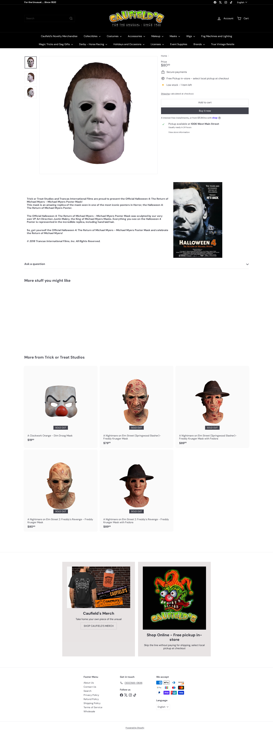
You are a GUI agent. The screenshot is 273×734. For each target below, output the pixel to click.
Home (164, 56)
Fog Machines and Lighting (216, 36)
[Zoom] (98, 115)
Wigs (189, 36)
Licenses (156, 44)
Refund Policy (91, 699)
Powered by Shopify (135, 727)
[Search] (71, 18)
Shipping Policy (92, 703)
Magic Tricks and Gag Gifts (54, 44)
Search (87, 691)
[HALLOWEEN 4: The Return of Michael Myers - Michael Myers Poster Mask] (41, 316)
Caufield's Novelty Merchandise (59, 36)
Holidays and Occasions (127, 44)
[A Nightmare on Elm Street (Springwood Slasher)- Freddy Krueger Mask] (136, 407)
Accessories (135, 36)
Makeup (156, 36)
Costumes (113, 36)
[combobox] (49, 18)
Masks (174, 36)
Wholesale (89, 711)
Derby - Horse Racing (92, 44)
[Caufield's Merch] (98, 587)
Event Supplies (178, 44)
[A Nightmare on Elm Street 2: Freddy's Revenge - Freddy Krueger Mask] (60, 491)
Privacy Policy (91, 695)
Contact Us (90, 686)
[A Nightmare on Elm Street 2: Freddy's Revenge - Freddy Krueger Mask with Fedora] (136, 491)
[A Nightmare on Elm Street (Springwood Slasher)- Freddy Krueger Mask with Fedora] (212, 407)
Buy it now (205, 110)
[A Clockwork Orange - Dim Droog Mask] (60, 405)
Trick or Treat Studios (65, 357)
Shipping (165, 93)
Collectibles (91, 36)
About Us (89, 682)
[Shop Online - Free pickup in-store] (174, 598)
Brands (198, 44)
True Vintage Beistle (222, 44)
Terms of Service (93, 707)
